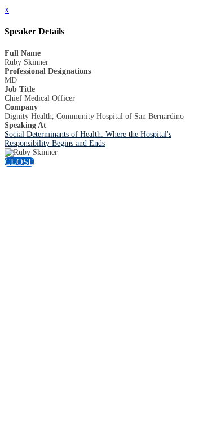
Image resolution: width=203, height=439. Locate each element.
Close (19, 162)
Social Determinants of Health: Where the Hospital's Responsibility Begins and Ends (88, 138)
